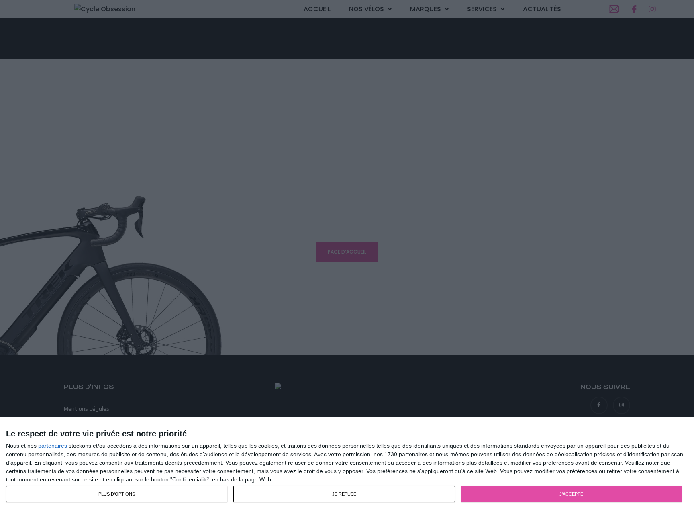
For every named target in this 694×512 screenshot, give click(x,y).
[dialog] (347, 465)
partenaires (52, 446)
